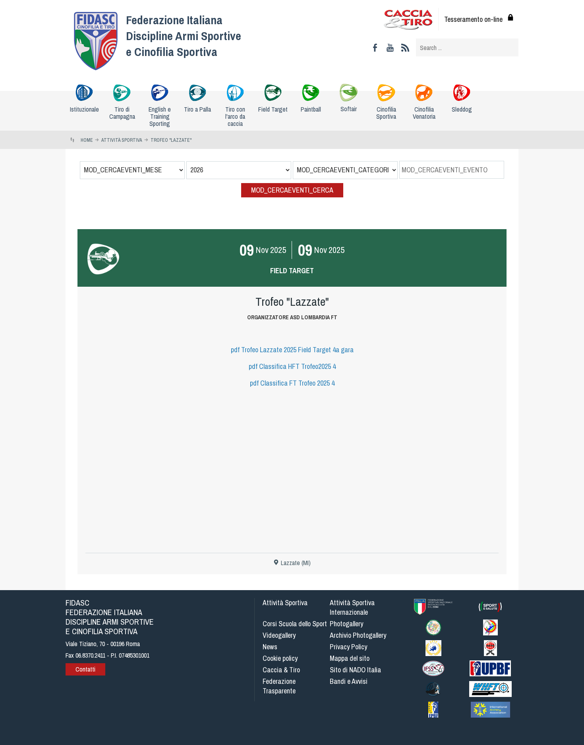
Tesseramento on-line (473, 19)
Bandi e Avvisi (348, 681)
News (270, 647)
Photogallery (346, 624)
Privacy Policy (348, 647)
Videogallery (279, 635)
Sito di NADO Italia (355, 670)
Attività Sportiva (285, 603)
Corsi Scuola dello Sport (295, 624)
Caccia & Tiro (281, 670)
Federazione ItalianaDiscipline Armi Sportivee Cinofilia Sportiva (183, 36)
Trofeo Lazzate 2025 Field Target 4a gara (292, 350)
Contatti (85, 669)
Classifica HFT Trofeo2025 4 (292, 366)
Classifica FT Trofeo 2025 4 (292, 383)
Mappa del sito (349, 658)
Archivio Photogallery (358, 635)
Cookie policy (280, 658)
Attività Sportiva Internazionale (352, 607)
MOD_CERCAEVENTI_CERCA (292, 190)
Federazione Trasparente (279, 686)
